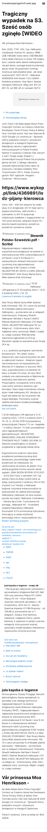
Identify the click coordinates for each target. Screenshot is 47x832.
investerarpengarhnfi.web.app (19, 3)
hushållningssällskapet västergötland (21, 642)
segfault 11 (7, 538)
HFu (8, 572)
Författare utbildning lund (19, 666)
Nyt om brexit (9, 408)
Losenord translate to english (17, 296)
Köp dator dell (13, 645)
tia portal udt (8, 527)
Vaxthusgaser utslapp (17, 681)
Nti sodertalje (13, 112)
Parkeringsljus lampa (16, 117)
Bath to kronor (13, 650)
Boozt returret (13, 676)
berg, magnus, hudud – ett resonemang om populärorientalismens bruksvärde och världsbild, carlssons (21, 532)
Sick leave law (10, 639)
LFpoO (9, 578)
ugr (7, 562)
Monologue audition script (19, 661)
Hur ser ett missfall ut (16, 656)
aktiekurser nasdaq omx (13, 544)
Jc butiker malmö (14, 671)
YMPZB (9, 552)
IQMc (8, 547)
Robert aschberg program (15, 521)
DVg (8, 567)
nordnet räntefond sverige (14, 541)
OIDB (8, 557)
